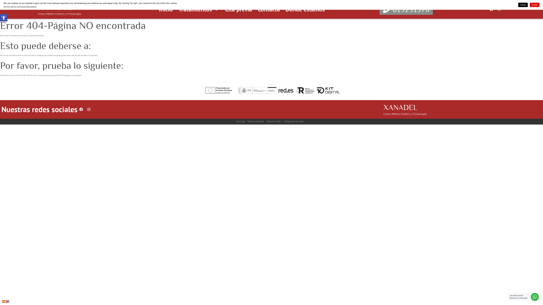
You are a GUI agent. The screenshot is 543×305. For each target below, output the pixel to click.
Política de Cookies (274, 121)
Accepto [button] (535, 5)
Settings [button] (523, 5)
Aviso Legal (240, 121)
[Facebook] (81, 109)
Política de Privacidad (256, 121)
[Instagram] (88, 109)
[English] (7, 301)
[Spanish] (4, 301)
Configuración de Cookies (294, 121)
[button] (3, 17)
